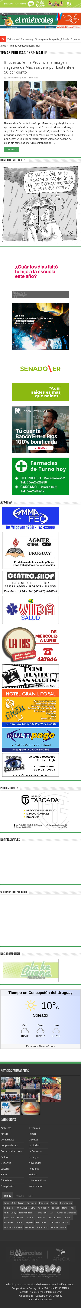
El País (4, 1174)
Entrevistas (6, 1180)
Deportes (6, 1162)
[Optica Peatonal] (30, 764)
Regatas (29, 1222)
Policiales (34, 1168)
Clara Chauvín (54, 1217)
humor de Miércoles (66, 1213)
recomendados (26, 1213)
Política (34, 78)
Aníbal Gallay (10, 1213)
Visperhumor (36, 1186)
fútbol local (42, 1227)
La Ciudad (34, 1145)
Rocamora (8, 1208)
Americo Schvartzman (14, 1203)
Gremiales (34, 1128)
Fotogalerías (7, 1186)
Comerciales (7, 1139)
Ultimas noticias (37, 1180)
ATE (51, 1213)
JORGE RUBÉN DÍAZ (26, 1208)
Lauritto (67, 1217)
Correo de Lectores (11, 1151)
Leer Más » (11, 149)
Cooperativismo (9, 1145)
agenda (55, 1208)
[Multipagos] (30, 739)
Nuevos (20, 1195)
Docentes (8, 1222)
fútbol (19, 1222)
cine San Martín (58, 1227)
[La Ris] (30, 643)
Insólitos (33, 1139)
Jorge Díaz (9, 1217)
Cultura (4, 1157)
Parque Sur (42, 1213)
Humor (32, 1133)
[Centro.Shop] (30, 582)
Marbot (30, 1217)
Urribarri (41, 1217)
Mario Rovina (68, 1208)
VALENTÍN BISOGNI (13, 1227)
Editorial (5, 1168)
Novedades (35, 1162)
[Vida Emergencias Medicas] (30, 609)
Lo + (30, 1195)
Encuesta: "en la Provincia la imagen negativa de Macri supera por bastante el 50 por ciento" (40, 67)
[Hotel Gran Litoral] (30, 707)
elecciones (41, 1222)
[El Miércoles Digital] (40, 19)
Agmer (54, 1203)
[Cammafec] (30, 518)
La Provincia (35, 1151)
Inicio (3, 45)
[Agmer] (30, 550)
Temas (7, 1195)
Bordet (20, 1217)
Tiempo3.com (47, 1046)
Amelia (4, 1133)
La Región (34, 1157)
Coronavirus (66, 1203)
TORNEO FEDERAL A (59, 1222)
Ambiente (6, 1128)
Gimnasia (31, 1203)
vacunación (43, 1208)
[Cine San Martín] (30, 675)
